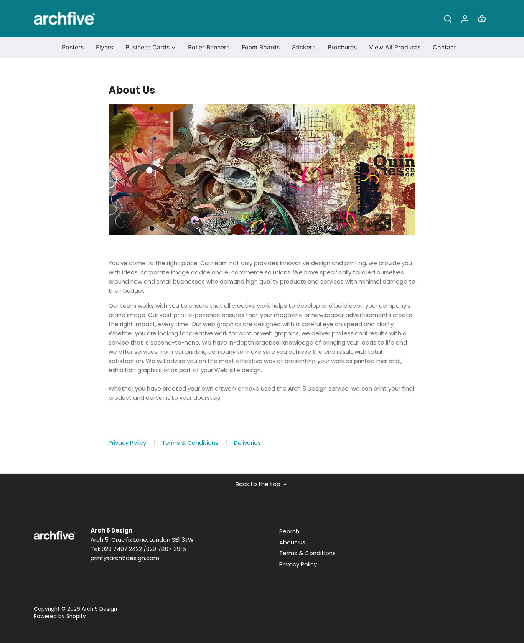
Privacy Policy (127, 443)
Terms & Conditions (190, 443)
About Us (292, 542)
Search (289, 531)
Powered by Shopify (60, 616)
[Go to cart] (481, 18)
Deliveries (247, 443)
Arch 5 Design (99, 609)
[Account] (464, 18)
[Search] (448, 18)
